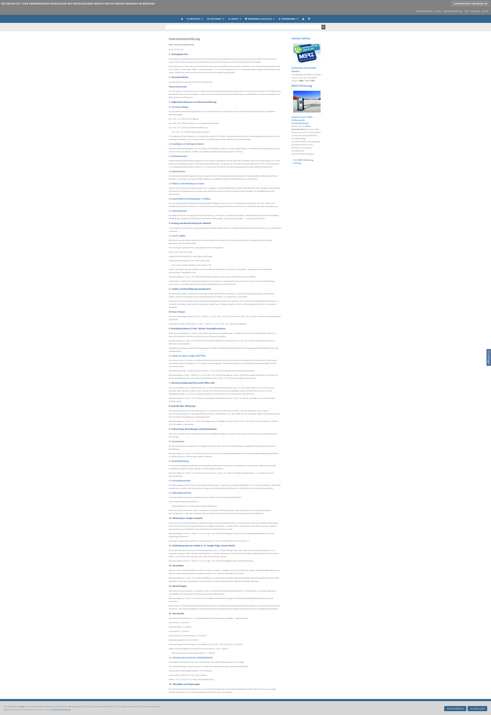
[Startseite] (182, 19)
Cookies (437, 11)
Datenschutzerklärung (452, 11)
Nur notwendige (455, 708)
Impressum (475, 11)
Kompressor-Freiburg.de (471, 3)
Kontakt (485, 11)
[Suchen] (323, 27)
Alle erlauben (477, 708)
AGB (466, 11)
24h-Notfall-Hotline (424, 11)
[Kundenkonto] (303, 19)
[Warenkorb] (309, 19)
